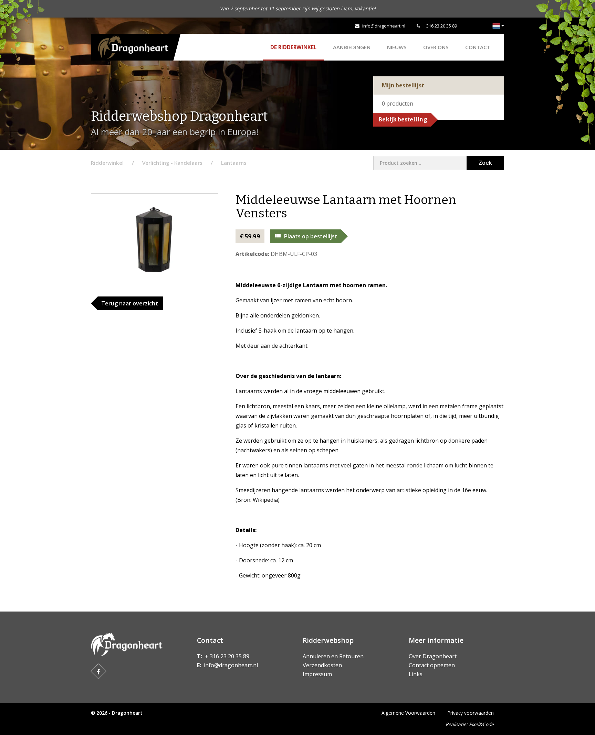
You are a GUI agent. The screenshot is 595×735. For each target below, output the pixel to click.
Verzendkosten (322, 665)
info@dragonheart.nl (383, 26)
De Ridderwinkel (293, 47)
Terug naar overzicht (129, 303)
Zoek (485, 162)
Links (415, 674)
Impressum (317, 674)
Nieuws (397, 47)
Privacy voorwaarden (471, 713)
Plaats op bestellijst (310, 236)
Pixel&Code (481, 724)
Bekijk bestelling (402, 119)
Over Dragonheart (433, 656)
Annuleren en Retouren (333, 656)
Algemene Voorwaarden (408, 713)
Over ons (436, 47)
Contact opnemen (432, 665)
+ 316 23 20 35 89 (440, 26)
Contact (477, 47)
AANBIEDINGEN (351, 47)
